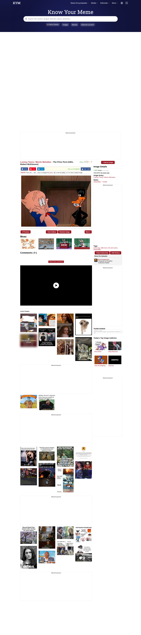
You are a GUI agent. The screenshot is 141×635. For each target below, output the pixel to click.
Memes (74, 25)
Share (25, 169)
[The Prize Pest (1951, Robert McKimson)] (56, 201)
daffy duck (104, 248)
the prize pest (112, 248)
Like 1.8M (86, 169)
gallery (51, 172)
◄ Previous (25, 232)
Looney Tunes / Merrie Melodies (35, 162)
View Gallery (51, 232)
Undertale (111, 365)
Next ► (88, 232)
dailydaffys (97, 249)
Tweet (41, 169)
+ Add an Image (108, 162)
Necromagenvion (103, 259)
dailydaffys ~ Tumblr (100, 182)
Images (65, 25)
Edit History (116, 253)
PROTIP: (23, 172)
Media (93, 3)
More (114, 3)
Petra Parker (97, 351)
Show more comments (56, 262)
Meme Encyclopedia (78, 3)
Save (33, 169)
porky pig (97, 248)
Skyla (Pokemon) (113, 351)
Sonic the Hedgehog (99, 365)
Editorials (104, 3)
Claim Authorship (102, 253)
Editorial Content (87, 25)
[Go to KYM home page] (16, 3)
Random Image (65, 232)
